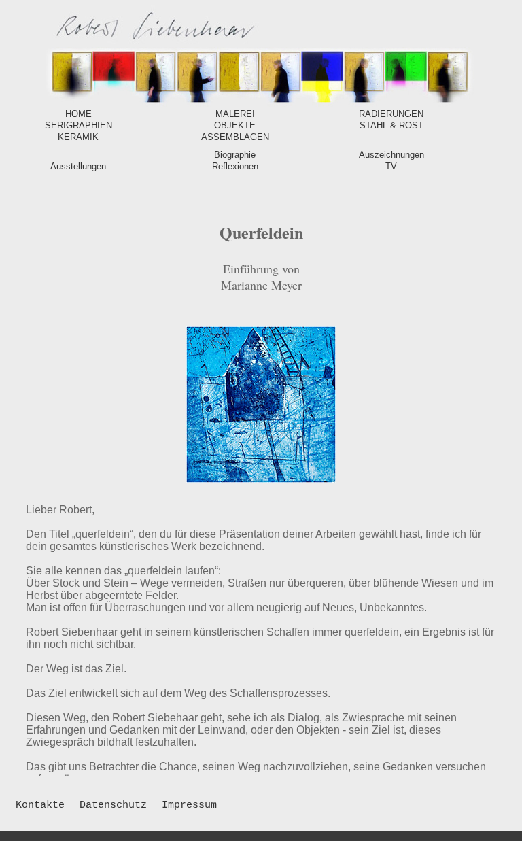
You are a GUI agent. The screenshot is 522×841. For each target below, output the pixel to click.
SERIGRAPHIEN (78, 125)
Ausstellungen (78, 166)
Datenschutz (113, 805)
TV (391, 166)
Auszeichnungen (391, 155)
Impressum (189, 805)
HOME (78, 114)
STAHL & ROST (391, 125)
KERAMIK (78, 137)
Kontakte (40, 805)
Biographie (235, 155)
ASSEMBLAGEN (235, 137)
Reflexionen (235, 166)
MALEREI (235, 114)
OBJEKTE (235, 125)
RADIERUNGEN (391, 114)
